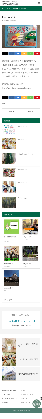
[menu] (39, 3)
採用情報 (24, 398)
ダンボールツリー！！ (25, 154)
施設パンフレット (27, 402)
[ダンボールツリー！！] (9, 158)
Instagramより (22, 126)
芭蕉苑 (23, 390)
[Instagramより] (9, 129)
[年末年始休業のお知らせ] (11, 226)
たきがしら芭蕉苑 (27, 394)
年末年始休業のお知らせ (11, 238)
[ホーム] (3, 9)
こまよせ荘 (6, 394)
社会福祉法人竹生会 (9, 390)
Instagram (13, 20)
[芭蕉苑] (10, 3)
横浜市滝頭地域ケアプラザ (11, 398)
